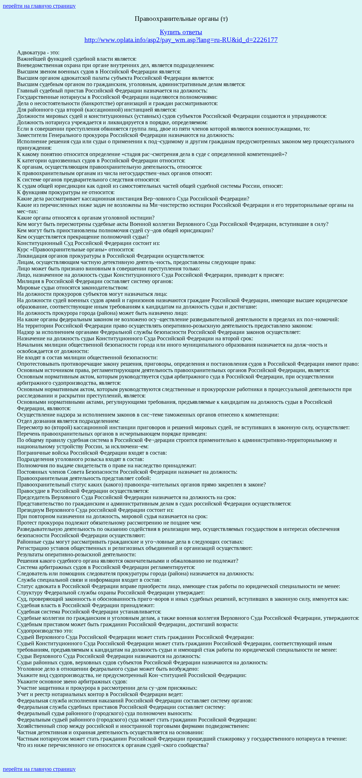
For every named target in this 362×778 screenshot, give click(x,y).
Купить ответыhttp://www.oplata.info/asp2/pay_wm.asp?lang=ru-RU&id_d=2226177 (181, 35)
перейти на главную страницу (39, 6)
